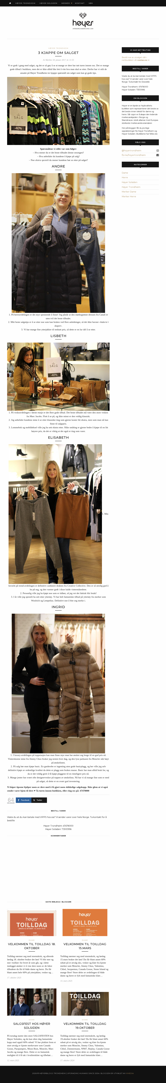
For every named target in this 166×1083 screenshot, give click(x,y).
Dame (125, 173)
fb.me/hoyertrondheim (134, 155)
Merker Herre (129, 196)
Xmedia (130, 1073)
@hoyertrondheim (131, 150)
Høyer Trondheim (25, 3)
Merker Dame (129, 192)
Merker (65, 3)
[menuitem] (10, 3)
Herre (125, 177)
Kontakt (80, 3)
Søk (91, 3)
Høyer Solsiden (48, 3)
